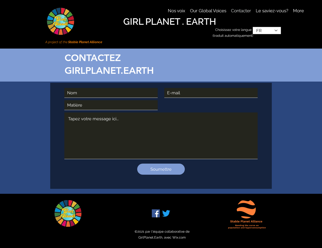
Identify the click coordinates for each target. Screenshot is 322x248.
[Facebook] (156, 213)
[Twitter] (166, 213)
